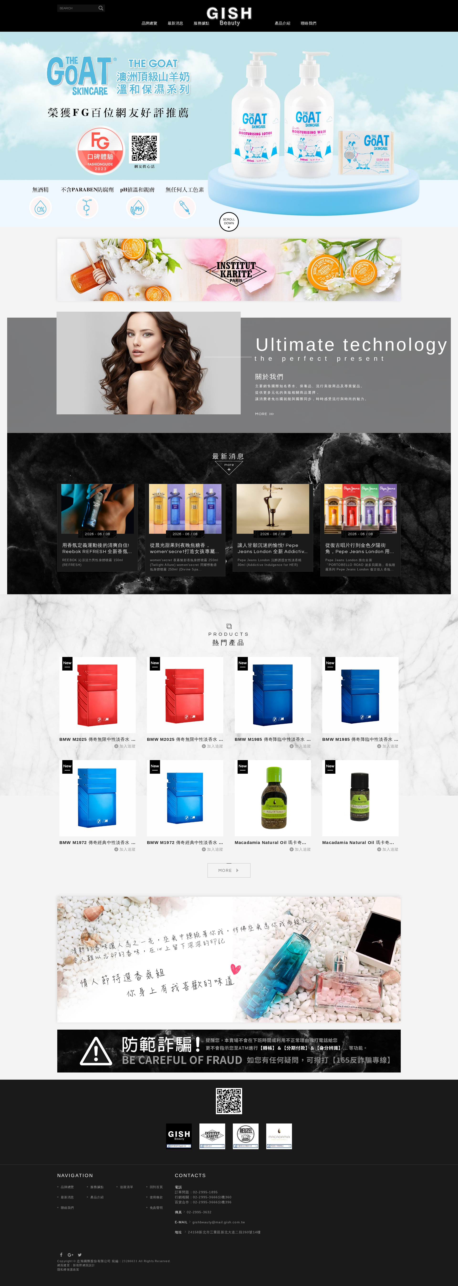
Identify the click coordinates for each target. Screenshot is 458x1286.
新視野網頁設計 (84, 1265)
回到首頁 (156, 1187)
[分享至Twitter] (79, 1255)
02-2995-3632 (199, 1212)
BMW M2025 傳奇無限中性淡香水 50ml (188, 739)
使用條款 (156, 1197)
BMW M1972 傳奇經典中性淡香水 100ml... (104, 842)
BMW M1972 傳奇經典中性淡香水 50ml (188, 842)
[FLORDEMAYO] (229, 129)
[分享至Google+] (70, 1255)
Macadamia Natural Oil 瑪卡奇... (271, 842)
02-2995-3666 (205, 1197)
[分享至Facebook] (61, 1255)
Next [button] (443, 124)
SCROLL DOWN (229, 222)
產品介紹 (282, 23)
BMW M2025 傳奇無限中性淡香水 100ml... (104, 739)
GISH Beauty (229, 16)
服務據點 (201, 23)
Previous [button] (15, 124)
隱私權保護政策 (68, 1269)
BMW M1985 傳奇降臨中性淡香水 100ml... (280, 739)
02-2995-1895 (205, 1192)
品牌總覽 (149, 23)
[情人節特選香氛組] (229, 959)
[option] (229, 129)
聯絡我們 (308, 23)
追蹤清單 (126, 1187)
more (261, 414)
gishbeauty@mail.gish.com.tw (219, 1222)
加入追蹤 (128, 746)
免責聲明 (156, 1208)
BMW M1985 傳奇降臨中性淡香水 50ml (363, 739)
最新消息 (175, 23)
